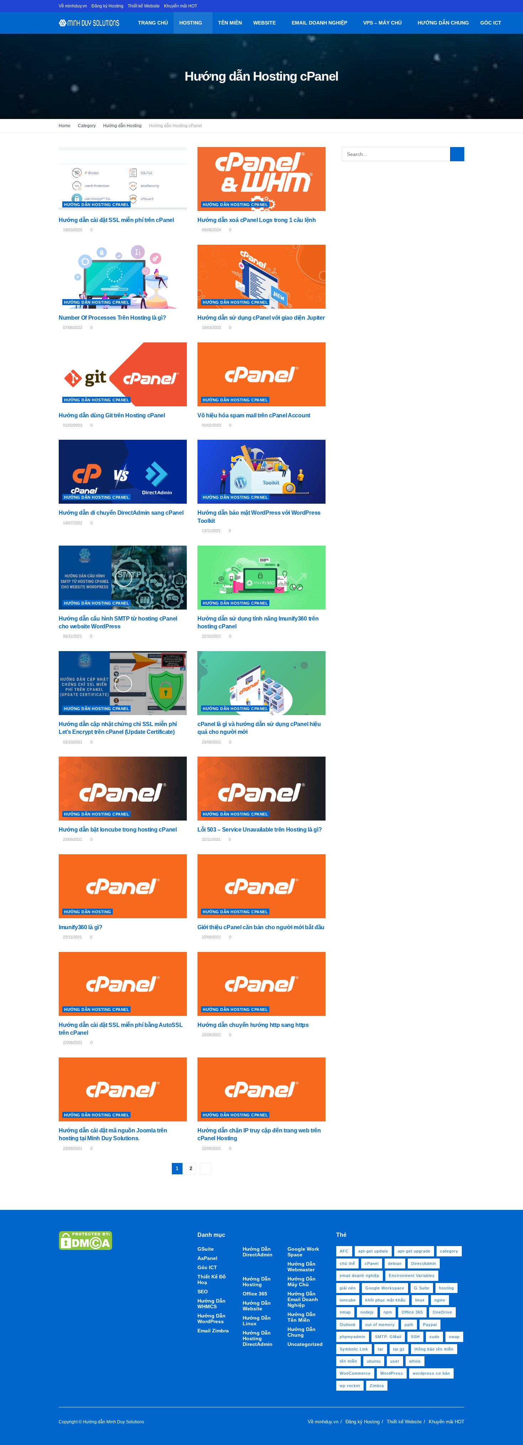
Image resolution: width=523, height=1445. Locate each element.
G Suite (421, 1288)
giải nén (348, 1288)
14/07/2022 (72, 523)
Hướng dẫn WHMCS (211, 1303)
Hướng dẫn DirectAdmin (258, 1251)
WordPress (391, 1373)
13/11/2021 (211, 531)
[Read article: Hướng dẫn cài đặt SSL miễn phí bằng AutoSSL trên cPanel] (123, 984)
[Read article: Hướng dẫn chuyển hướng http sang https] (261, 984)
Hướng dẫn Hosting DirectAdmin (258, 1338)
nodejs (367, 1312)
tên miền (348, 1361)
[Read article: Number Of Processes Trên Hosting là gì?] (123, 277)
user (395, 1361)
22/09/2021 (211, 937)
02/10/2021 (72, 742)
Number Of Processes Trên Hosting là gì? (112, 318)
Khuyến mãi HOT (180, 6)
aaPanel (207, 1258)
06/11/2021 (72, 636)
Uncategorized (305, 1344)
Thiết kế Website (144, 6)
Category (87, 125)
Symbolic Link (354, 1349)
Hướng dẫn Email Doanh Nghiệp (302, 1299)
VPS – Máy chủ (382, 23)
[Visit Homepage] (89, 23)
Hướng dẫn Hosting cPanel (175, 125)
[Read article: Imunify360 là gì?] (123, 886)
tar (381, 1349)
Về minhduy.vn (73, 6)
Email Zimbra (213, 1330)
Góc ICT (490, 23)
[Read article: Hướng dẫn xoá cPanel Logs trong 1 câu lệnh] (261, 179)
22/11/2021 (211, 839)
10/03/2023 (211, 327)
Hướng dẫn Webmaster (301, 1266)
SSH (415, 1337)
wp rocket (350, 1386)
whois (415, 1361)
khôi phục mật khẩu (385, 1300)
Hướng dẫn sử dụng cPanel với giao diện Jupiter (260, 318)
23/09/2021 (211, 742)
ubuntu (374, 1361)
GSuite (205, 1249)
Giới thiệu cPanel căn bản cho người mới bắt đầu (260, 927)
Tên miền (230, 23)
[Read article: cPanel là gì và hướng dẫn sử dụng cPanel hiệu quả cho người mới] (261, 683)
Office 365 (255, 1294)
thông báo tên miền (434, 1349)
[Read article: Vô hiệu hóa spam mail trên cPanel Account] (261, 374)
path (409, 1324)
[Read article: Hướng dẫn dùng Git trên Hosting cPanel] (123, 374)
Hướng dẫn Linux (257, 1320)
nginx (439, 1300)
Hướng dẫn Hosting (122, 125)
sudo (434, 1337)
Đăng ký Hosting (107, 6)
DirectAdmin (423, 1263)
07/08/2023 (72, 327)
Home (64, 125)
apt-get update (373, 1251)
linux (420, 1300)
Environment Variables (412, 1275)
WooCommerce (355, 1373)
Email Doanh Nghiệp (319, 23)
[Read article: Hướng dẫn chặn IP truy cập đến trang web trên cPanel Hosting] (261, 1089)
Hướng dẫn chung (443, 23)
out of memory (380, 1324)
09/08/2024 (211, 230)
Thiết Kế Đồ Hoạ (211, 1279)
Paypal (430, 1324)
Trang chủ (153, 23)
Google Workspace (385, 1288)
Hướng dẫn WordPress (211, 1318)
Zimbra (377, 1386)
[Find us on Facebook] (462, 6)
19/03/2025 (72, 230)
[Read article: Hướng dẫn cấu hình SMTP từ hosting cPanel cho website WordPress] (123, 578)
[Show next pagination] (205, 1168)
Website (264, 23)
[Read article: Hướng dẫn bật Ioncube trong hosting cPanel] (123, 789)
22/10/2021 (211, 636)
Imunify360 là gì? (80, 927)
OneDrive (442, 1312)
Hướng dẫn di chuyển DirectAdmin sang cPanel (121, 513)
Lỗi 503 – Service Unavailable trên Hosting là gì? (259, 830)
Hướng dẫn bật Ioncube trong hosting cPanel (118, 830)
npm (388, 1312)
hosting (446, 1288)
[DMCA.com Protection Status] (85, 1240)
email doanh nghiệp (359, 1275)
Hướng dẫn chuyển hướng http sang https (253, 1025)
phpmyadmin (352, 1337)
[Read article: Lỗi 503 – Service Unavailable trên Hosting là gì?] (261, 789)
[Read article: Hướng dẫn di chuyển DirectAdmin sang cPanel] (123, 472)
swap (454, 1337)
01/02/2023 (72, 425)
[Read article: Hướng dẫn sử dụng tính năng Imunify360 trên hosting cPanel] (261, 578)
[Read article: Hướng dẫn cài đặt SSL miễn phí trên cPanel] (123, 179)
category (449, 1251)
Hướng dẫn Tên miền (301, 1317)
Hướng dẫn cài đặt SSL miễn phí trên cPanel (116, 220)
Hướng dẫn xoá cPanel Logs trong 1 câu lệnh (256, 220)
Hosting (190, 23)
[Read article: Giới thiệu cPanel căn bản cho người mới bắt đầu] (261, 886)
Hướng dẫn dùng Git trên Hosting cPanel (112, 415)
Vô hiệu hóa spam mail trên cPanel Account (253, 415)
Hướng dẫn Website (257, 1305)
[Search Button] (509, 23)
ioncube (348, 1300)
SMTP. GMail (388, 1337)
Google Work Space (303, 1251)
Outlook (348, 1324)
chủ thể (347, 1263)
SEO (202, 1291)
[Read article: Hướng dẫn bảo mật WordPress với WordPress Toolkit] (261, 472)
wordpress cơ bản (431, 1373)
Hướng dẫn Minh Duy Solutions (113, 1421)
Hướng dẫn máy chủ (301, 1281)
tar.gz (399, 1349)
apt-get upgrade (414, 1251)
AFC (344, 1251)
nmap (345, 1312)
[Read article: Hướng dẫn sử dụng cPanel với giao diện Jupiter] (261, 277)
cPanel (372, 1263)
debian (395, 1263)
